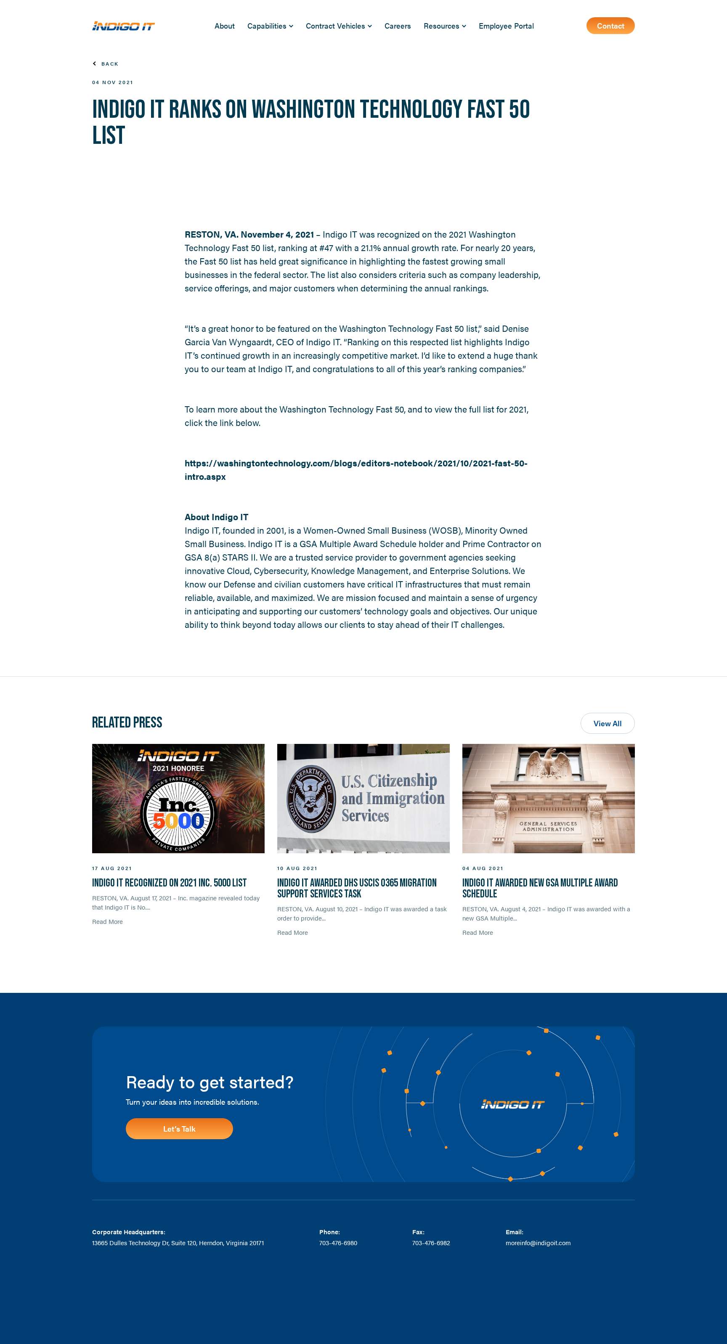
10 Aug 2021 (297, 868)
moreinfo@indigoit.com (538, 1242)
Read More (107, 921)
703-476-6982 (431, 1242)
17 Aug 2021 (112, 868)
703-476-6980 (338, 1242)
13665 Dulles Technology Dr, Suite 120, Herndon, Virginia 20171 (178, 1242)
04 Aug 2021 (483, 868)
